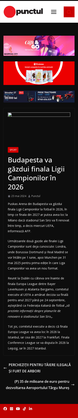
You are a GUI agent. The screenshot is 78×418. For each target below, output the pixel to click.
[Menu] (53, 12)
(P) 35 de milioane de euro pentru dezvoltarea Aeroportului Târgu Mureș (37, 384)
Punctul (35, 196)
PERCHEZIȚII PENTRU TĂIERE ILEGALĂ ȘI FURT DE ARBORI (40, 367)
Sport (13, 149)
